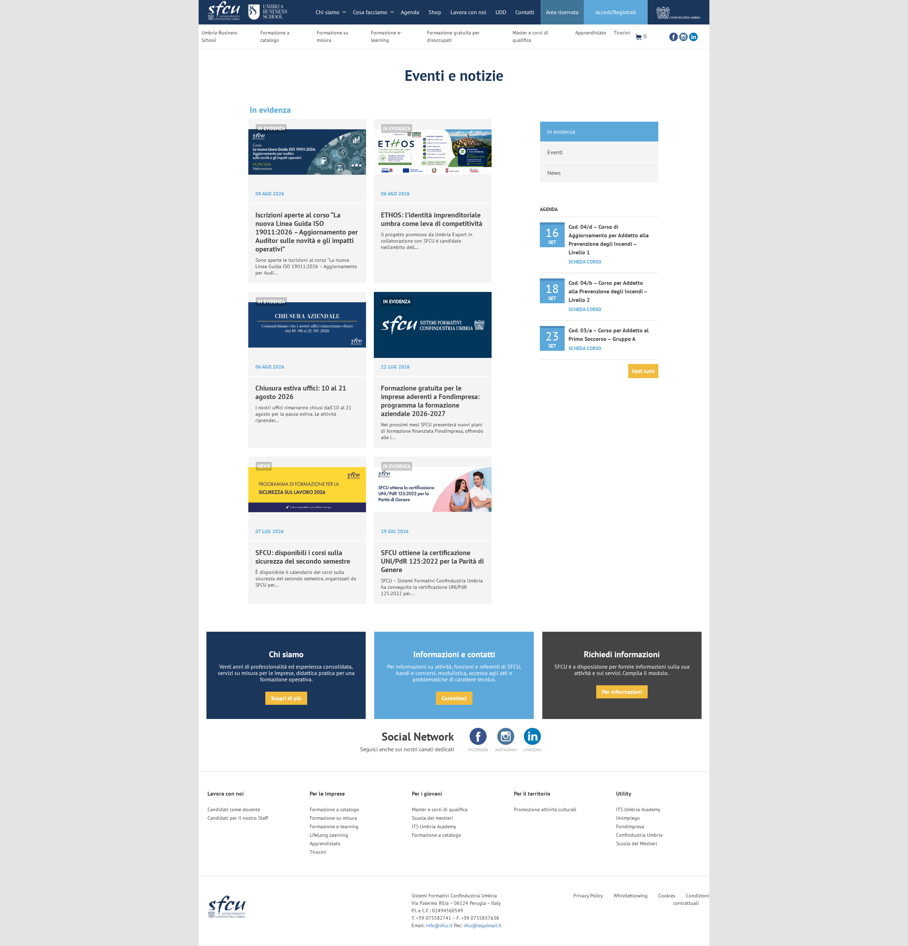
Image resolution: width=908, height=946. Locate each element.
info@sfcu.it (440, 925)
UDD (500, 12)
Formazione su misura (332, 36)
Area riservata (562, 12)
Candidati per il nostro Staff (237, 818)
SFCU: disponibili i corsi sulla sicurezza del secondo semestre (302, 557)
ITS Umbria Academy (434, 826)
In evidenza (271, 128)
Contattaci (454, 698)
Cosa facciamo (370, 12)
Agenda (410, 12)
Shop (434, 12)
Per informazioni (622, 691)
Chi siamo (327, 12)
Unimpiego (628, 818)
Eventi (555, 152)
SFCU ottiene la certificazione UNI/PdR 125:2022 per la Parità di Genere (432, 561)
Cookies (666, 895)
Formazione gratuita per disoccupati (453, 36)
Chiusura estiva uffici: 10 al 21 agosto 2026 (300, 392)
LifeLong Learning (329, 835)
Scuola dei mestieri (432, 818)
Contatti (524, 12)
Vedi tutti (643, 371)
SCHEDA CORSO (585, 262)
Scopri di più (286, 698)
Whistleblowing (631, 895)
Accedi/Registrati (616, 12)
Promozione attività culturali (545, 809)
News (264, 466)
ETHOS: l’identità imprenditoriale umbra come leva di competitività (431, 219)
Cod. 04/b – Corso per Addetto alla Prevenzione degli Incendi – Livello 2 (608, 291)
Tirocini (622, 32)
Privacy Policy (588, 895)
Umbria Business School (219, 36)
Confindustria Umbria (639, 835)
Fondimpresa (630, 826)
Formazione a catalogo (274, 36)
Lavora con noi (468, 12)
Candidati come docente (233, 809)
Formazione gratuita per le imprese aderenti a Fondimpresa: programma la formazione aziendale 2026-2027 (430, 400)
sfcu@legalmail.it (483, 925)
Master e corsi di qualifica (530, 36)
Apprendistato (590, 32)
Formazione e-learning (386, 36)
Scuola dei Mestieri (636, 843)
